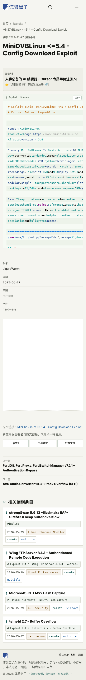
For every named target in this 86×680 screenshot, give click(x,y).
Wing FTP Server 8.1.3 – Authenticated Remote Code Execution (40, 555)
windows (72, 608)
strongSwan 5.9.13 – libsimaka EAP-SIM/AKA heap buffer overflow (38, 514)
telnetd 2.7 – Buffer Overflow (33, 621)
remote (8, 296)
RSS (73, 654)
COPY (77, 98)
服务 (80, 654)
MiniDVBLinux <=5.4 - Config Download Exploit (49, 427)
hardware (9, 309)
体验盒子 (20, 673)
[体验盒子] (15, 7)
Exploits (18, 23)
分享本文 (43, 443)
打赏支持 (70, 443)
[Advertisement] (43, 365)
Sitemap (63, 654)
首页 (6, 23)
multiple (28, 539)
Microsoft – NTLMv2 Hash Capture (37, 593)
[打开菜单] (76, 7)
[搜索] (50, 7)
